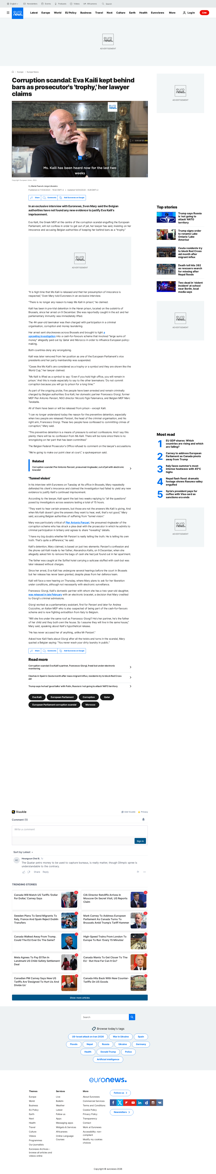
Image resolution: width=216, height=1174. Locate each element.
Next (109, 12)
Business (85, 12)
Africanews (61, 1131)
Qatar (107, 697)
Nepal (90, 1044)
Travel (99, 12)
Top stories (167, 207)
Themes (33, 1091)
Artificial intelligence (108, 1059)
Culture (120, 12)
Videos (32, 1136)
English (13, 4)
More (85, 1091)
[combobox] (119, 3)
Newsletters (120, 1112)
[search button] (103, 3)
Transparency (90, 1118)
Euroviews (157, 12)
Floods (73, 1044)
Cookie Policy (90, 1109)
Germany (141, 1044)
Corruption (89, 697)
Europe (45, 12)
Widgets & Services (66, 1127)
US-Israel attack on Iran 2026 (88, 1036)
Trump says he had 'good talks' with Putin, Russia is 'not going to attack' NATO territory (73, 686)
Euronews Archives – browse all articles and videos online (40, 1152)
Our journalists (36, 1144)
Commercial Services (94, 1101)
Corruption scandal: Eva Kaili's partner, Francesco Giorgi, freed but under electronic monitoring (71, 667)
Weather (60, 1105)
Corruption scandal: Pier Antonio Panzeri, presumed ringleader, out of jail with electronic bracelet (78, 468)
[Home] (13, 72)
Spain (141, 1036)
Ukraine (122, 1044)
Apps (58, 1118)
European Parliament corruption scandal (54, 704)
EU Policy (71, 12)
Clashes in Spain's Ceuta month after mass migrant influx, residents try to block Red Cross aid (75, 677)
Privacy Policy (90, 1114)
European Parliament (62, 697)
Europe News (33, 72)
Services (60, 1091)
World (57, 12)
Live (204, 12)
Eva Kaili (37, 697)
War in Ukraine (121, 1036)
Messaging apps (64, 1122)
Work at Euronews (92, 1127)
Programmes (35, 1140)
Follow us (60, 1114)
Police (128, 1051)
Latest (34, 12)
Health (143, 12)
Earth (132, 12)
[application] (80, 139)
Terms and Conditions (94, 1105)
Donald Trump (108, 1051)
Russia (105, 1044)
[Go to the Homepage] (17, 13)
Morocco (90, 704)
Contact (87, 1122)
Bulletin (59, 1101)
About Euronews (91, 1096)
